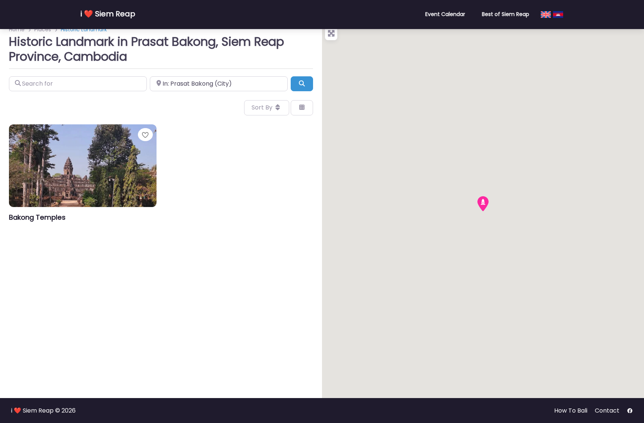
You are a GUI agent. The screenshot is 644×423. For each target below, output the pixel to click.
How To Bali (570, 410)
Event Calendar (445, 14)
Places (42, 29)
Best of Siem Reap (505, 14)
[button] (483, 203)
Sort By (263, 107)
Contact (607, 410)
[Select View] (302, 107)
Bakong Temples (37, 217)
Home (17, 29)
